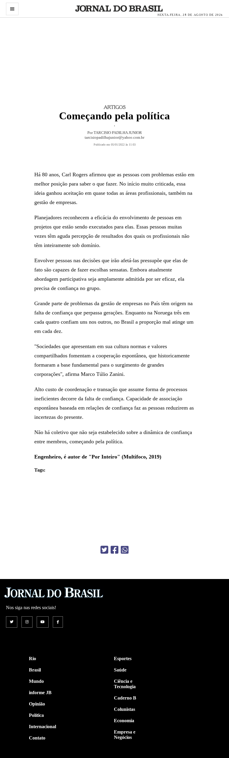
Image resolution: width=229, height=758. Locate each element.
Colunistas (124, 709)
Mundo (36, 681)
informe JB (40, 692)
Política (36, 715)
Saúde (120, 669)
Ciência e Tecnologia (125, 684)
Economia (124, 720)
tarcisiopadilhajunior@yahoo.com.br (114, 137)
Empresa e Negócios (124, 734)
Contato (37, 737)
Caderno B (125, 697)
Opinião (37, 703)
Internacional (42, 726)
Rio (32, 658)
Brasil (35, 669)
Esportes (122, 658)
